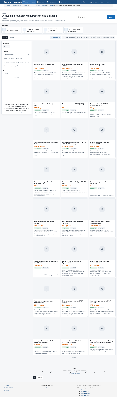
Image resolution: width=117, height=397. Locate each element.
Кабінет (6, 391)
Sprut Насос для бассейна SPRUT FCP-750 (45, 222)
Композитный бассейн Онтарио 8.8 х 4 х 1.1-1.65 (46, 143)
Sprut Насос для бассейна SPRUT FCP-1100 (72, 222)
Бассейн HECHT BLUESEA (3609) (44, 64)
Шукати (111, 17)
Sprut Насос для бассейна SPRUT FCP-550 (72, 65)
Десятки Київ (84, 391)
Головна (6, 385)
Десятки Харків (85, 393)
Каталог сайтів (8, 389)
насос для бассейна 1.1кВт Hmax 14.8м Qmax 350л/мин (72, 341)
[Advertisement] (16, 89)
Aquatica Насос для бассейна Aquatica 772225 (43, 182)
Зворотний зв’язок (46, 388)
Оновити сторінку (16, 112)
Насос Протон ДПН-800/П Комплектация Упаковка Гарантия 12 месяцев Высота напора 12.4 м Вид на (102, 65)
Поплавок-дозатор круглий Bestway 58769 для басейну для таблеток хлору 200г (101, 341)
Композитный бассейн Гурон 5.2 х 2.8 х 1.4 (74, 182)
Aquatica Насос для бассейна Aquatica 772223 (99, 143)
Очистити (6, 47)
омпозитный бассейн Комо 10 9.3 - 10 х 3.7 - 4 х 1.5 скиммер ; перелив (74, 143)
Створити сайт (96, 2)
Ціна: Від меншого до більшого (86, 37)
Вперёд (40, 377)
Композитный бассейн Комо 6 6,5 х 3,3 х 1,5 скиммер (101, 222)
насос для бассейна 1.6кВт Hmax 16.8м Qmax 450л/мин (44, 341)
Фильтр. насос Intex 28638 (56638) (73, 104)
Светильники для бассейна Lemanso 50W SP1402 (102, 182)
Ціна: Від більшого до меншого (105, 37)
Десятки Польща (86, 390)
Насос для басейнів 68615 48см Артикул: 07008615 (100, 104)
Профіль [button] (109, 2)
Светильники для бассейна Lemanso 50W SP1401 (46, 262)
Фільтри (5, 37)
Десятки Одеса (85, 395)
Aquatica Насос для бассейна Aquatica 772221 (71, 262)
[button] (83, 2)
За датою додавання (69, 37)
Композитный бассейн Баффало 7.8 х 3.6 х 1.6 (46, 104)
